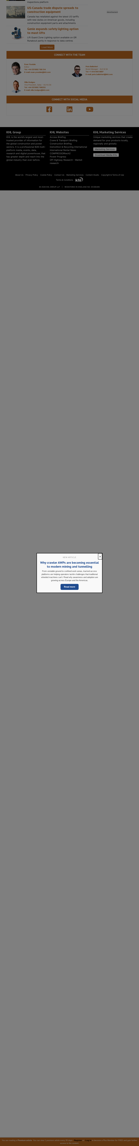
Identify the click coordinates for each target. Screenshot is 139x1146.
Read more (69, 587)
